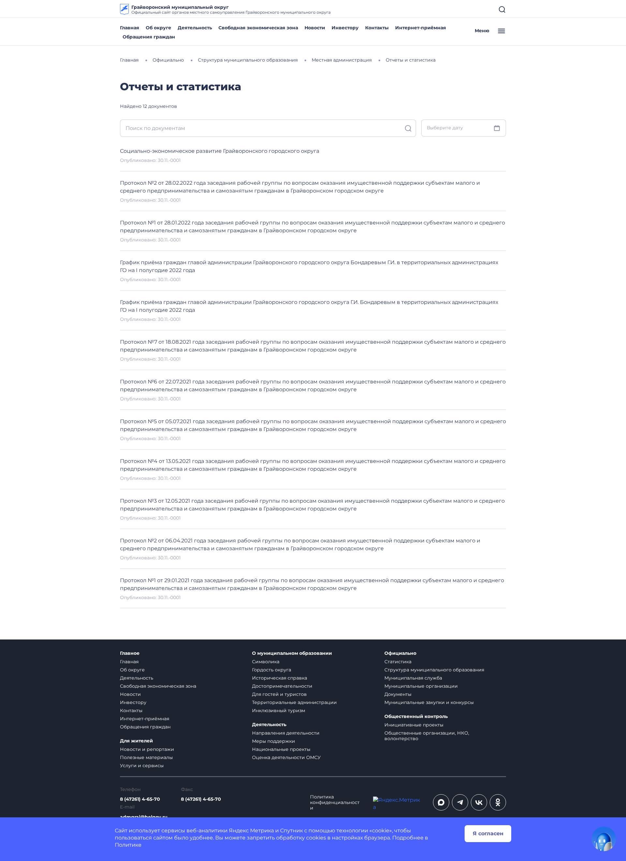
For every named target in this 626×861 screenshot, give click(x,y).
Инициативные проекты (413, 725)
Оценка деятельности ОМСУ (286, 757)
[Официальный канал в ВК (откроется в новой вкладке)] (479, 802)
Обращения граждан (149, 37)
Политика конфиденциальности (335, 802)
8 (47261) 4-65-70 (140, 799)
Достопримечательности (282, 686)
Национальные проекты (281, 749)
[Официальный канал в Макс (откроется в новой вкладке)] (441, 802)
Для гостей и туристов (279, 694)
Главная (129, 28)
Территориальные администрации (294, 702)
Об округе (158, 28)
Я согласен (488, 833)
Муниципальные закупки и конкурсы (429, 702)
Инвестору (345, 28)
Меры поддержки (273, 741)
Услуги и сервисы (142, 765)
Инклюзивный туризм (278, 710)
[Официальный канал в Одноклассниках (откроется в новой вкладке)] (498, 802)
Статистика (397, 662)
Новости (315, 28)
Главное (130, 653)
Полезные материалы (146, 757)
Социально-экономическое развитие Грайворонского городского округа (219, 151)
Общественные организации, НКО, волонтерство (426, 735)
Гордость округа (271, 670)
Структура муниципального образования (434, 670)
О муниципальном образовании (292, 653)
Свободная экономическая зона (258, 28)
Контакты (377, 28)
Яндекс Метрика (251, 830)
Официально (400, 653)
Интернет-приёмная (420, 28)
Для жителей (136, 741)
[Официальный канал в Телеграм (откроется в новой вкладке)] (460, 802)
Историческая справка (279, 678)
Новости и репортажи (147, 749)
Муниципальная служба (413, 678)
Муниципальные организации (421, 686)
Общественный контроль (416, 716)
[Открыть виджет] (603, 838)
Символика (265, 662)
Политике (128, 845)
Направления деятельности (286, 733)
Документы (397, 694)
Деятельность (195, 28)
